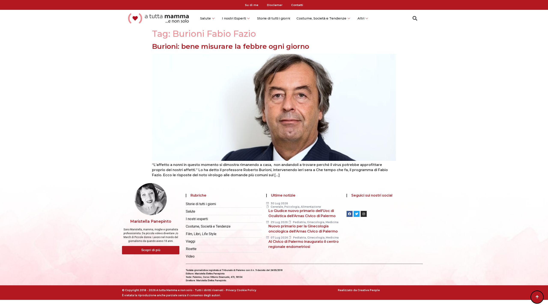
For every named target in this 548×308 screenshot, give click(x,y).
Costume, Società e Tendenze (321, 18)
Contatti (297, 5)
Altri (360, 18)
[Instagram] (364, 214)
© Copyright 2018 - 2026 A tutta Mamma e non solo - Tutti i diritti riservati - (174, 290)
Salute (205, 18)
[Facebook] (350, 214)
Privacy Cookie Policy (241, 290)
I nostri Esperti (234, 18)
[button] (150, 250)
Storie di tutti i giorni (273, 18)
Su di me (251, 5)
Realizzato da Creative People (359, 290)
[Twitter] (357, 214)
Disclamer (275, 5)
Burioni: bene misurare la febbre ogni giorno (230, 46)
